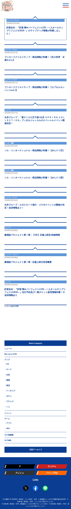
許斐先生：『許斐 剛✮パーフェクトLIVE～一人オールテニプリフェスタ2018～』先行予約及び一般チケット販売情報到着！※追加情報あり (35, 292)
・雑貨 (7, 380)
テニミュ (19, 473)
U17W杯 (7, 440)
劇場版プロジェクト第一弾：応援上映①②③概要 (28, 262)
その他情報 (9, 435)
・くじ (7, 407)
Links (35, 479)
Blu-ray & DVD (10, 354)
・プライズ (9, 401)
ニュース (8, 349)
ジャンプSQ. (51, 473)
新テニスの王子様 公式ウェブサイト (7, 7)
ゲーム (7, 419)
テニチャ (52, 466)
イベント (8, 413)
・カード (8, 369)
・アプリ (8, 423)
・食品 (7, 385)
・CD (6, 364)
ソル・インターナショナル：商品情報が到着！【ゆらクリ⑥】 (34, 177)
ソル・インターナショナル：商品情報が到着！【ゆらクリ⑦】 (34, 150)
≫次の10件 (14, 306)
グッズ (7, 359)
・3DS (7, 428)
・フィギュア (9, 391)
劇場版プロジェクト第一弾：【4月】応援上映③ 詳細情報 (32, 235)
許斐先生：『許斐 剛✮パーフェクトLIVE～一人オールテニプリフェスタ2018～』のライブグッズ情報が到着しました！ (34, 30)
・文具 (7, 375)
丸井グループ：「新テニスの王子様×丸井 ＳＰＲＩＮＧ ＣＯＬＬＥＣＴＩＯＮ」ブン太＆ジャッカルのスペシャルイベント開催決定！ (34, 120)
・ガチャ (8, 396)
